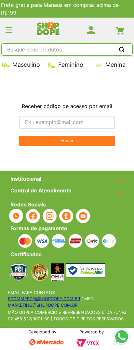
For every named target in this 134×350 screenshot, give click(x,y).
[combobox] (67, 50)
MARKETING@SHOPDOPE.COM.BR (42, 305)
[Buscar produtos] (123, 49)
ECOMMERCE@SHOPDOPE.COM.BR (44, 298)
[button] (9, 30)
